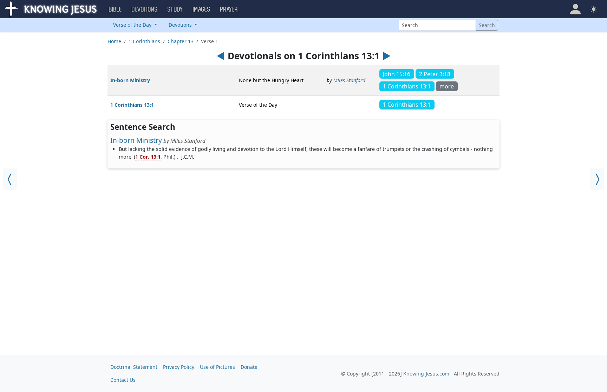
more (446, 86)
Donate (249, 367)
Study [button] (175, 9)
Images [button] (201, 9)
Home (114, 41)
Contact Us (123, 380)
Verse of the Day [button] (133, 24)
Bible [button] (115, 9)
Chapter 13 (181, 41)
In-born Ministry (130, 80)
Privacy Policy (178, 367)
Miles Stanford (349, 80)
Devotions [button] (145, 9)
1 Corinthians (144, 41)
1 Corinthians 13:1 (132, 104)
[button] (575, 9)
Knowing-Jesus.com (426, 373)
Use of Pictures (217, 367)
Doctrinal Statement (133, 367)
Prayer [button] (229, 9)
